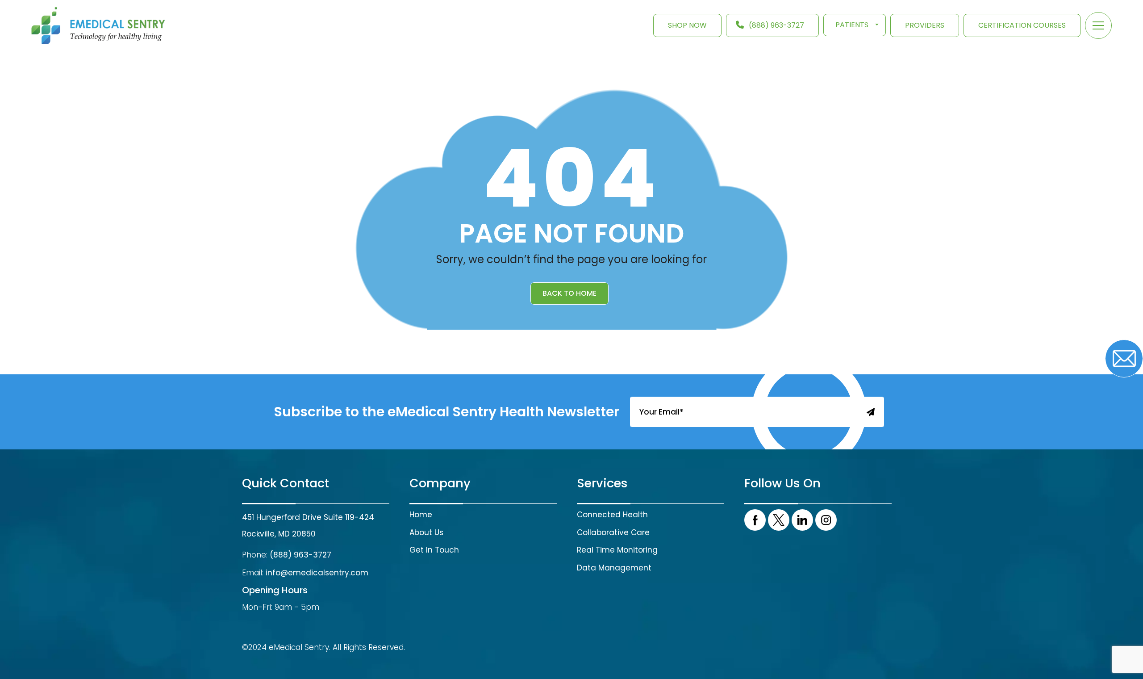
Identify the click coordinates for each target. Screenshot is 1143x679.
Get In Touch (434, 550)
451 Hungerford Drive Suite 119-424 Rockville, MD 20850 (308, 525)
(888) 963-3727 (776, 25)
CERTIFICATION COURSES (1022, 25)
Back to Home (569, 293)
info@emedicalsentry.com (317, 572)
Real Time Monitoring (617, 550)
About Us (426, 532)
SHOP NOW (687, 25)
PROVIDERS (924, 25)
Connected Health (612, 514)
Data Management (614, 567)
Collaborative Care (613, 532)
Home (420, 514)
